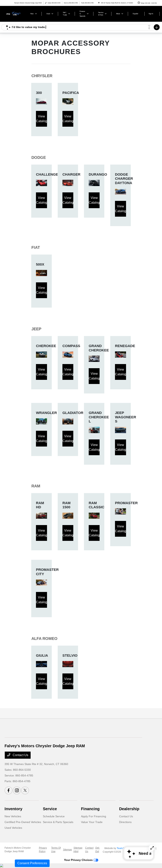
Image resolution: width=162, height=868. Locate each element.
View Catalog (41, 119)
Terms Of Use (56, 849)
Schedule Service (54, 816)
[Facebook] (8, 790)
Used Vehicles (13, 827)
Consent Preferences (32, 863)
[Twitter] (25, 790)
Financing (90, 809)
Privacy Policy (43, 849)
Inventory (13, 809)
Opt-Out (97, 849)
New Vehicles (13, 816)
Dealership (129, 809)
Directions (125, 822)
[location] (98, 3)
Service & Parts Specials (58, 822)
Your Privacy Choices (78, 859)
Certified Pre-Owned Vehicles (23, 822)
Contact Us (20, 755)
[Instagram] (17, 790)
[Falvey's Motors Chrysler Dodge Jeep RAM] (15, 13)
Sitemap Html (77, 849)
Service (50, 809)
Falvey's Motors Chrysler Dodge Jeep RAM (18, 849)
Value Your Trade (92, 822)
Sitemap (67, 849)
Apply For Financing (93, 816)
